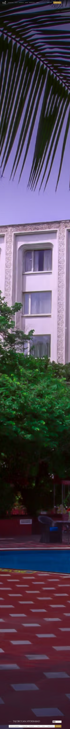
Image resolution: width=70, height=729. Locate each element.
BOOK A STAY (57, 2)
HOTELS (16, 2)
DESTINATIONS (10, 2)
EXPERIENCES (21, 2)
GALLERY (58, 721)
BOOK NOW (58, 726)
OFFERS (26, 2)
